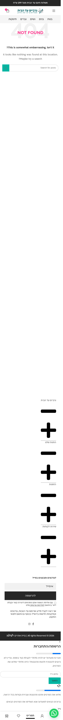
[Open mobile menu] (54, 11)
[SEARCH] (5, 67)
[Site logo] (30, 11)
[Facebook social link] (33, 624)
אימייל (49, 586)
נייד (59, 709)
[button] (54, 713)
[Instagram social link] (29, 624)
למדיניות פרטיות (37, 605)
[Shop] (7, 715)
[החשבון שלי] (42, 715)
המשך (55, 681)
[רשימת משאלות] (18, 715)
